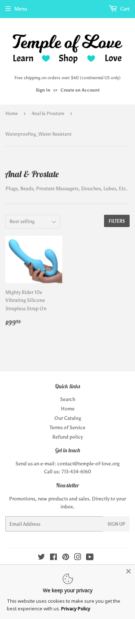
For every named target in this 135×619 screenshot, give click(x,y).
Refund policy (67, 437)
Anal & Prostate (48, 113)
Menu (20, 9)
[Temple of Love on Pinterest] (65, 558)
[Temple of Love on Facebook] (53, 558)
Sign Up (116, 524)
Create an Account (80, 90)
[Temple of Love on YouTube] (90, 558)
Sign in (43, 90)
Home (11, 113)
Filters (117, 221)
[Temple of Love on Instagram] (77, 558)
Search (67, 399)
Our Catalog (67, 418)
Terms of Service (67, 427)
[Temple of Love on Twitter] (41, 558)
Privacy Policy (75, 608)
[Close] (128, 571)
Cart (124, 9)
